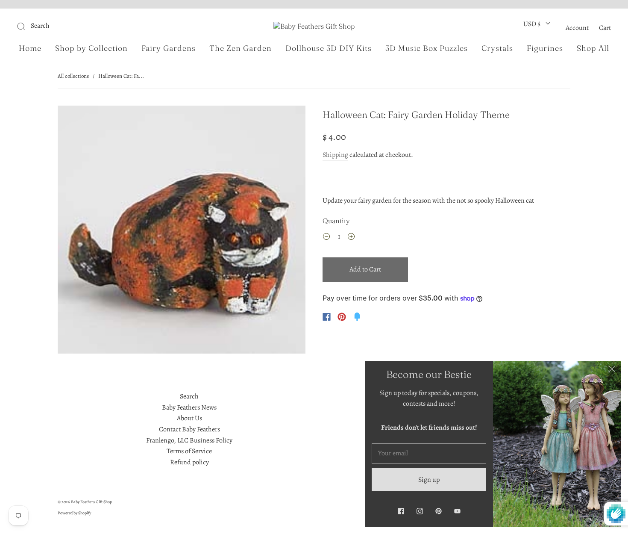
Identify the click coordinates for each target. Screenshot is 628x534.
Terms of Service (189, 451)
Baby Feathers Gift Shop (91, 501)
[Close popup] (611, 370)
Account (577, 27)
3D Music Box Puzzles (426, 48)
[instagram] (419, 511)
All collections (73, 76)
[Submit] (78, 26)
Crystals (497, 48)
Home (30, 48)
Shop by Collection (91, 48)
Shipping (335, 154)
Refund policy (189, 462)
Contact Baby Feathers (189, 429)
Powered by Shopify (74, 513)
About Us (189, 418)
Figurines (545, 48)
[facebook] (400, 511)
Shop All (593, 48)
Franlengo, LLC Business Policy (189, 440)
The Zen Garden (240, 48)
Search (189, 396)
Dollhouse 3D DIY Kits (328, 48)
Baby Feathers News (189, 407)
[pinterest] (438, 511)
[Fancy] (357, 317)
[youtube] (457, 511)
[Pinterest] (341, 317)
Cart (605, 27)
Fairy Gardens (168, 48)
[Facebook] (326, 317)
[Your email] (429, 453)
